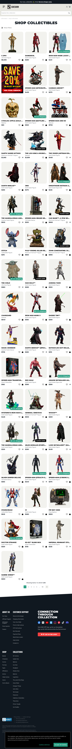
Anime (4, 674)
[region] (37, 740)
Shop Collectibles (13, 18)
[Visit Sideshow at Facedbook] (39, 622)
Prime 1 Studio (16, 704)
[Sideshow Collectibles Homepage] (13, 7)
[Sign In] (66, 6)
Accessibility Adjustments (22, 722)
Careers (4, 629)
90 (42, 587)
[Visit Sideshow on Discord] (67, 622)
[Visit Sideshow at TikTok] (63, 622)
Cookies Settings (26, 717)
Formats (4, 665)
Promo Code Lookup (18, 625)
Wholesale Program (5, 622)
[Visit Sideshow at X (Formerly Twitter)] (43, 622)
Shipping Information (18, 619)
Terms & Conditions (20, 718)
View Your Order (17, 622)
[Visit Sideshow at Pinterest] (59, 622)
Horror (4, 680)
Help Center (16, 640)
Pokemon (15, 695)
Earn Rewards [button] (16, 631)
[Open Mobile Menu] (4, 6)
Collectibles (4, 18)
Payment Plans (17, 634)
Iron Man (15, 665)
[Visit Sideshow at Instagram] (55, 622)
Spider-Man (16, 659)
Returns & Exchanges (18, 616)
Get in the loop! (51, 634)
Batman (15, 662)
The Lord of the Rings (18, 680)
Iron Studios (16, 707)
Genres (4, 662)
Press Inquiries (6, 626)
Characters (5, 659)
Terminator (15, 692)
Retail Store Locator (18, 637)
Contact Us (15, 643)
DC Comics (16, 656)
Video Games (5, 677)
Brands (4, 656)
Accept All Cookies (61, 744)
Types (3, 668)
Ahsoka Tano (16, 671)
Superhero (15, 677)
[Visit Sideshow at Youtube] (47, 622)
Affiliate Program (6, 619)
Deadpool (15, 668)
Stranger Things (17, 686)
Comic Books (5, 683)
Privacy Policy (17, 717)
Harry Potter (16, 683)
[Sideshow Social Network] (51, 622)
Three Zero (15, 701)
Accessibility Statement (21, 720)
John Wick (15, 689)
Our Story (4, 616)
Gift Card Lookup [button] (17, 628)
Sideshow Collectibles (18, 698)
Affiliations (5, 671)
